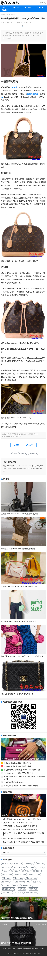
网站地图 (34, 949)
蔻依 (16, 885)
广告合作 (41, 949)
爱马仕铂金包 (22, 882)
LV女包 (17, 871)
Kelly (40, 863)
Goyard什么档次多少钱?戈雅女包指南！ (18, 766)
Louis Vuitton (19, 867)
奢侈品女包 (4, 14)
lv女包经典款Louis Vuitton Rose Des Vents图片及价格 (22, 819)
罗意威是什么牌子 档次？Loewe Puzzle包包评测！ (19, 587)
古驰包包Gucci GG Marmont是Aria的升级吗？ (19, 838)
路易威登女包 (32, 94)
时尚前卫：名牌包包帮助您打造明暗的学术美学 (18, 549)
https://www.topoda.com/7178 (11, 436)
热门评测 (28, 7)
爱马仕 (6, 878)
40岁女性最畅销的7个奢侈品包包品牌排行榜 (17, 694)
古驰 (39, 871)
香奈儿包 (18, 892)
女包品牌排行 (27, 949)
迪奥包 (22, 889)
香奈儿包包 (31, 892)
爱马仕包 (18, 878)
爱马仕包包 (31, 878)
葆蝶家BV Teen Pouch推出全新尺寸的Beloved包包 (19, 621)
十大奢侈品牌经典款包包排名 (14, 782)
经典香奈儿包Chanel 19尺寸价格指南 (17, 763)
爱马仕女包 (7, 882)
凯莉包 (28, 871)
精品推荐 (5, 10)
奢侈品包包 (20, 874)
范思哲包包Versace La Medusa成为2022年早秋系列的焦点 (22, 656)
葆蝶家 (6, 885)
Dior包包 (29, 863)
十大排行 (16, 7)
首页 (3, 7)
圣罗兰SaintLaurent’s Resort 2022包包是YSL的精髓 (19, 514)
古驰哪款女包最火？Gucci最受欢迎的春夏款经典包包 (20, 815)
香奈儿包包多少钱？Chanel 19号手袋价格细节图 (21, 786)
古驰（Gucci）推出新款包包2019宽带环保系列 (20, 829)
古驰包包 (7, 874)
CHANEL (17, 863)
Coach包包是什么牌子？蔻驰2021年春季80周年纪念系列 (23, 842)
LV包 (40, 867)
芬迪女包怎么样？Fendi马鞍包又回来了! (17, 823)
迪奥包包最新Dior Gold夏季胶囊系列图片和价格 (20, 826)
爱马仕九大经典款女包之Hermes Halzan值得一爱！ (22, 770)
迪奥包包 (33, 889)
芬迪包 (36, 882)
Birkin (5, 863)
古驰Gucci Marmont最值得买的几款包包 (18, 773)
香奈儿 (6, 892)
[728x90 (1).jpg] (23, 27)
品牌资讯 (13, 14)
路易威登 (15, 87)
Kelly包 (6, 867)
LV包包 (15, 453)
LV (2, 97)
